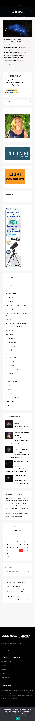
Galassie (7, 319)
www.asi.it (15, 594)
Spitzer (7, 389)
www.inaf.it (8, 594)
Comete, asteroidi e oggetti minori (15, 305)
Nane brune (8, 362)
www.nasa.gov (22, 594)
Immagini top (9, 342)
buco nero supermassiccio (16, 511)
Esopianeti (8, 309)
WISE (6, 405)
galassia (7, 501)
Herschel (7, 330)
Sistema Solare (9, 381)
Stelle (7, 393)
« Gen (7, 556)
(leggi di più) (15, 85)
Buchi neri (8, 297)
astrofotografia (9, 508)
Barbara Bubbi (5, 669)
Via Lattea (8, 401)
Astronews (8, 293)
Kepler (7, 350)
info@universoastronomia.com (13, 643)
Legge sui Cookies (6, 661)
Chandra (7, 301)
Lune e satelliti (9, 358)
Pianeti (7, 374)
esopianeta (13, 513)
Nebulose (8, 366)
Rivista (7, 377)
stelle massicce (20, 513)
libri (6, 354)
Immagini (8, 338)
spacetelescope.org (23, 599)
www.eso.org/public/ (11, 599)
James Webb (8, 346)
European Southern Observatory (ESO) (16, 313)
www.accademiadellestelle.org (14, 591)
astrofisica (25, 503)
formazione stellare (21, 498)
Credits (3, 673)
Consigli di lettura (6, 677)
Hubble (7, 334)
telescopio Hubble (16, 500)
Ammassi (7, 281)
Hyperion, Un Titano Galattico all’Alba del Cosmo (14, 42)
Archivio (3, 665)
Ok (18, 718)
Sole (6, 385)
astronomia (9, 498)
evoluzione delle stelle (11, 506)
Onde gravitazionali (10, 370)
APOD (7, 285)
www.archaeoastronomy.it (13, 586)
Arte (6, 289)
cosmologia (18, 503)
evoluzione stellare (23, 506)
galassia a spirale (18, 508)
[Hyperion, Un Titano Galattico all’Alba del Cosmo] (17, 28)
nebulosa (25, 500)
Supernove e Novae (10, 397)
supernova (14, 516)
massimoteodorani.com (12, 596)
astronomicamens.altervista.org (14, 589)
